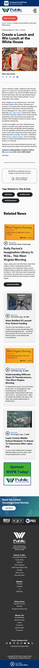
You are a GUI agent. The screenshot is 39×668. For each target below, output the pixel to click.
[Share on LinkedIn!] (14, 77)
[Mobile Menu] (34, 11)
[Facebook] (14, 643)
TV (19, 589)
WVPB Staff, (13, 244)
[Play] (6, 243)
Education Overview (19, 604)
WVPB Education (10, 200)
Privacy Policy (19, 560)
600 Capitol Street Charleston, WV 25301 (19, 547)
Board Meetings (19, 617)
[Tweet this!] (3, 77)
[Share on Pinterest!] (10, 77)
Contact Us (19, 625)
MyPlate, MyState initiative (14, 137)
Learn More (9, 508)
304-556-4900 (19, 549)
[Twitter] (32, 643)
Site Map (19, 570)
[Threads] (21, 643)
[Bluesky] (28, 643)
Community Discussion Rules (19, 646)
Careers (19, 622)
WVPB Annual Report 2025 (19, 567)
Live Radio (19, 586)
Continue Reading (13, 284)
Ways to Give (19, 572)
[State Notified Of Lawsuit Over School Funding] (19, 301)
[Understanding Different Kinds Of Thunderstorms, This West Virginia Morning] (19, 355)
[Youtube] (25, 643)
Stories (9, 23)
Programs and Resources (19, 609)
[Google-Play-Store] (10, 643)
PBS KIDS (19, 606)
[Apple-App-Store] (7, 643)
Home (4, 23)
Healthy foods (25, 194)
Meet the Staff (19, 628)
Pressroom (19, 630)
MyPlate (14, 102)
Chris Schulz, (15, 317)
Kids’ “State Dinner (14, 113)
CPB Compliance (19, 565)
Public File (19, 562)
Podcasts (19, 584)
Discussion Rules (20, 575)
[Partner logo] (6, 521)
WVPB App (19, 591)
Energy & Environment (18, 369)
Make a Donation (10, 18)
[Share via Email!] (17, 77)
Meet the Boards (19, 620)
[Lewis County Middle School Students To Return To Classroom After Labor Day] (19, 419)
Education (8, 194)
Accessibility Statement (19, 557)
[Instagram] (18, 643)
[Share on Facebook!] (6, 77)
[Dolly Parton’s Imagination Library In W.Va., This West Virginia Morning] (19, 232)
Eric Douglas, (15, 434)
